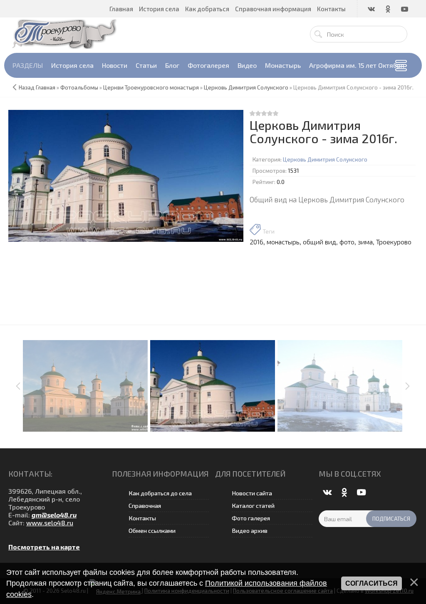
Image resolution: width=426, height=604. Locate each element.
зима (365, 242)
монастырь (283, 242)
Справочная (145, 505)
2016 (256, 242)
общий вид (319, 242)
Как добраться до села (160, 493)
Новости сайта (252, 493)
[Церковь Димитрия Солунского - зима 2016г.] (125, 176)
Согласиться (371, 583)
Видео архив (249, 530)
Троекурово (393, 242)
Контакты (142, 518)
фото (346, 242)
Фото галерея (251, 518)
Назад (27, 87)
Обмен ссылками (152, 530)
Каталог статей (253, 505)
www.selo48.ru (49, 523)
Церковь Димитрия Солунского (325, 159)
